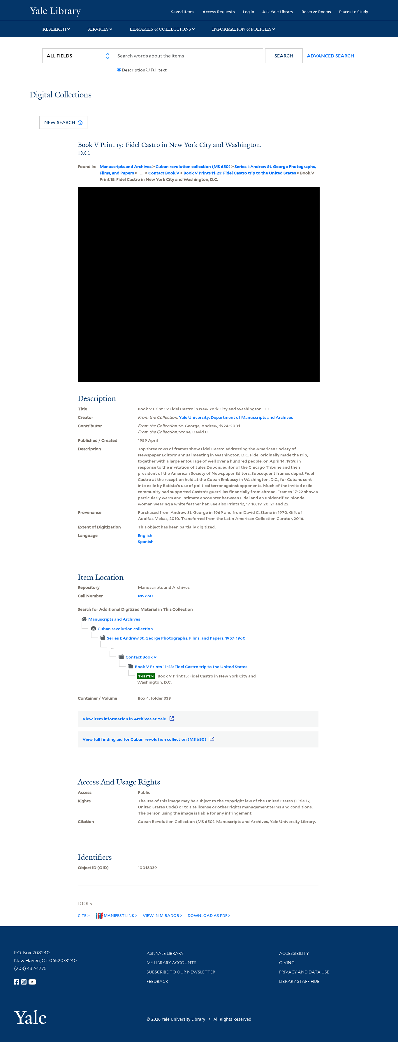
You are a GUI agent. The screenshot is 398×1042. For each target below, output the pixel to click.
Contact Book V (163, 173)
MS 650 (145, 595)
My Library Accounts (171, 962)
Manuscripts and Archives (126, 166)
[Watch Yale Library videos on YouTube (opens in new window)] (32, 982)
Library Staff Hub (299, 981)
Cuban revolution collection (125, 628)
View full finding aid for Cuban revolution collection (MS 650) (144, 739)
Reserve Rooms (316, 11)
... (141, 173)
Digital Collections (60, 95)
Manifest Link (119, 915)
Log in (248, 11)
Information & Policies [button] (242, 29)
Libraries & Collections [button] (160, 29)
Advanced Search (330, 56)
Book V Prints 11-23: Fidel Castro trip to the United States (240, 173)
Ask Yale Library (277, 11)
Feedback (157, 981)
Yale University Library (55, 11)
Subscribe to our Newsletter (181, 972)
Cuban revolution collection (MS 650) (193, 166)
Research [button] (54, 29)
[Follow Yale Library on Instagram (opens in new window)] (24, 982)
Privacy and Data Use (304, 972)
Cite (82, 915)
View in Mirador (161, 915)
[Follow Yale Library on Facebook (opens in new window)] (16, 982)
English (145, 535)
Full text (159, 70)
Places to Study (353, 11)
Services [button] (98, 29)
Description (133, 70)
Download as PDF (207, 915)
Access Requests (218, 11)
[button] (284, 55)
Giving (287, 962)
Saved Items (182, 11)
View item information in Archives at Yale (124, 719)
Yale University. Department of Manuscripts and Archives (236, 417)
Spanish (146, 541)
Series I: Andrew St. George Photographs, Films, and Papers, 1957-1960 (176, 638)
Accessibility (294, 953)
